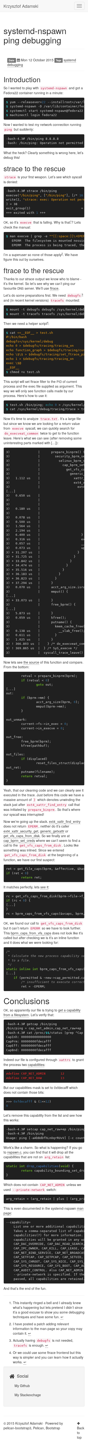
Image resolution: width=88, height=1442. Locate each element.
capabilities (36, 1064)
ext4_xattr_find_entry (64, 821)
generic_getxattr (52, 831)
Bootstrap (53, 1428)
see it (44, 887)
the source (31, 662)
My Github (22, 1385)
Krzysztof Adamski (21, 6)
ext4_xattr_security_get (21, 831)
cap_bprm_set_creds (19, 840)
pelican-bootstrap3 (17, 1428)
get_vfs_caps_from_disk (22, 835)
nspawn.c (14, 1152)
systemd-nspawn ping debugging (35, 35)
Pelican (38, 1428)
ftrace (54, 288)
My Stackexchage (27, 1394)
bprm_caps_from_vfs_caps (31, 933)
